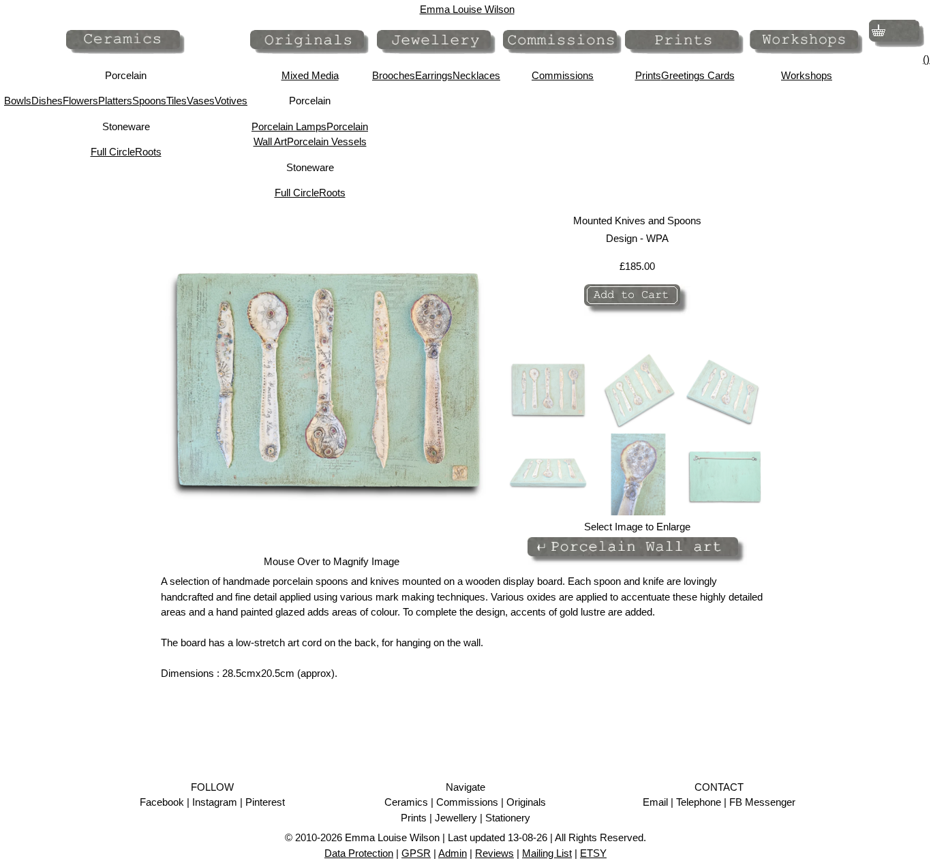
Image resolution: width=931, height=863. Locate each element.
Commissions (563, 75)
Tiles (176, 100)
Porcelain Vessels (327, 141)
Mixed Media (310, 75)
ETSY (593, 853)
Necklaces (476, 75)
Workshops (806, 75)
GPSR (416, 853)
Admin (452, 853)
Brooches (393, 75)
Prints (648, 75)
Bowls (17, 100)
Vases (201, 100)
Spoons (149, 100)
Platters (115, 100)
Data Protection (358, 853)
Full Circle (113, 151)
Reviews (494, 853)
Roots (148, 151)
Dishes (47, 100)
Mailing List (547, 853)
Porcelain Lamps (288, 126)
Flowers (80, 100)
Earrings (434, 75)
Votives (231, 100)
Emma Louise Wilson (467, 9)
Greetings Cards (698, 75)
